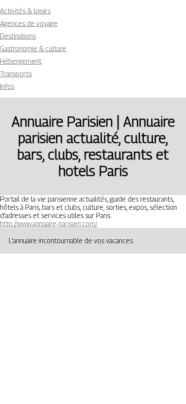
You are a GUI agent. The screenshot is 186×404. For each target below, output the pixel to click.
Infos (7, 86)
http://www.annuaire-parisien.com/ (48, 224)
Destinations (18, 36)
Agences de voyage (29, 24)
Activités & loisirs (25, 11)
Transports (16, 74)
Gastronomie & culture (33, 49)
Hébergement (21, 61)
